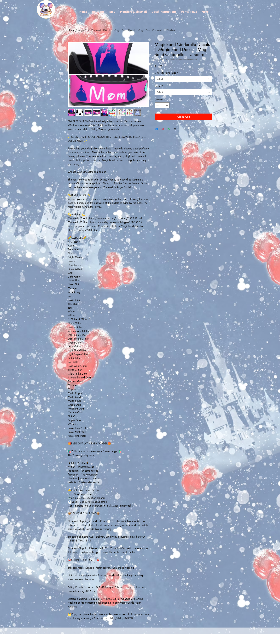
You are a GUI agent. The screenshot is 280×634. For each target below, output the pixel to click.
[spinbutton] (162, 105)
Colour (159, 86)
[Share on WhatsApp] (169, 129)
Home (71, 30)
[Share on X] (175, 129)
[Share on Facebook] (157, 129)
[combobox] (183, 79)
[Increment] (167, 105)
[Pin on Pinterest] (163, 129)
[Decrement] (157, 105)
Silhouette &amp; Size (166, 72)
